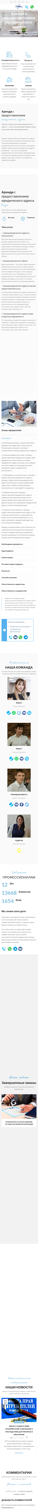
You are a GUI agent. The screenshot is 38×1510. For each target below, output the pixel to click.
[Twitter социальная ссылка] (15, 1)
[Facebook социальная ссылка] (11, 1)
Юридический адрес (21, 30)
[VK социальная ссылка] (22, 1)
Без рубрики (19, 1422)
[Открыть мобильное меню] (2, 7)
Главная (10, 30)
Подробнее (19, 1453)
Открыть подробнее (34, 1095)
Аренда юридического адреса (18, 32)
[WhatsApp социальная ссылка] (19, 1)
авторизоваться (7, 1507)
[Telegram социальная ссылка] (26, 1)
